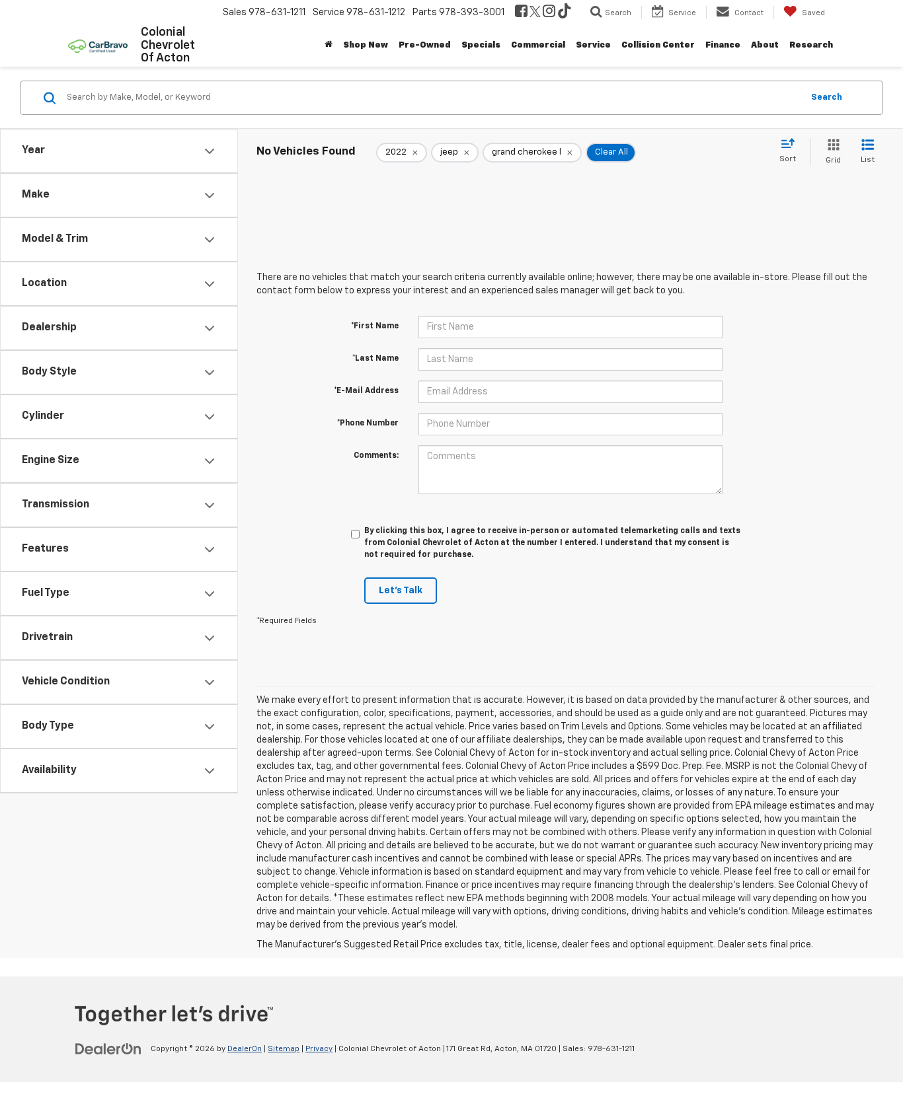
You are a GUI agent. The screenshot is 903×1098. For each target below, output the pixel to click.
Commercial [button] (538, 45)
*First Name (375, 326)
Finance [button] (722, 45)
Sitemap (283, 1049)
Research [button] (811, 45)
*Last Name (375, 359)
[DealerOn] (108, 1048)
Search (826, 97)
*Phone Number (368, 423)
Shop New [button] (365, 45)
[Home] (328, 45)
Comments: (376, 456)
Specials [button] (480, 45)
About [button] (765, 45)
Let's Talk (400, 590)
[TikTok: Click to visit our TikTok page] (564, 12)
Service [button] (593, 45)
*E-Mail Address (366, 391)
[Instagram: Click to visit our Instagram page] (549, 12)
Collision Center (658, 45)
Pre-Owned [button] (425, 45)
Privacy (319, 1049)
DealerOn (244, 1049)
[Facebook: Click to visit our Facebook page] (521, 12)
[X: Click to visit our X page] (535, 12)
